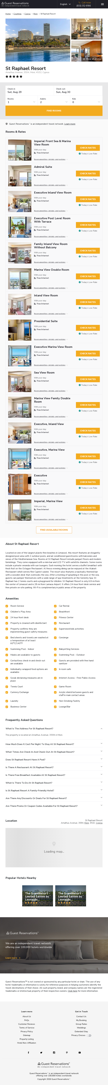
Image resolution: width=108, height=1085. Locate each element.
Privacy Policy (27, 1031)
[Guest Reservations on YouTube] (79, 1052)
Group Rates (81, 1024)
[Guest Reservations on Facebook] (30, 1052)
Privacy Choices (78, 1035)
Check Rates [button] (88, 147)
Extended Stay (81, 1031)
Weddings (81, 1027)
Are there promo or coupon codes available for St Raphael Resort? (41, 806)
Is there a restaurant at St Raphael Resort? (29, 767)
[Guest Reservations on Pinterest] (67, 1052)
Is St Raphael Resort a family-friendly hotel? (30, 790)
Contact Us (81, 1016)
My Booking (81, 1020)
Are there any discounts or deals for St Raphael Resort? (36, 798)
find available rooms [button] (54, 529)
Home (8, 14)
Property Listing (27, 1039)
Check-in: (11, 89)
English (63, 4)
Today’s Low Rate (89, 153)
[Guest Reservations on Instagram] (54, 1052)
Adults (43, 99)
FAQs (26, 1020)
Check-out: (61, 89)
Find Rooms (54, 110)
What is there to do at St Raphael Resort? (29, 782)
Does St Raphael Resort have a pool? (25, 759)
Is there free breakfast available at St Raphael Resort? (35, 775)
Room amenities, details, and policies (49, 159)
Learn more (69, 123)
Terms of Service (26, 1027)
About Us (26, 1016)
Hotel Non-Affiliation (26, 1043)
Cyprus (27, 14)
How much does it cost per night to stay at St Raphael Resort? (40, 744)
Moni (35, 14)
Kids (74, 99)
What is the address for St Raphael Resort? (29, 728)
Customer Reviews (26, 1024)
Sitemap (26, 1035)
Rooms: (11, 99)
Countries (18, 14)
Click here (72, 991)
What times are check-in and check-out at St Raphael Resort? (40, 751)
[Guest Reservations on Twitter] (41, 1052)
